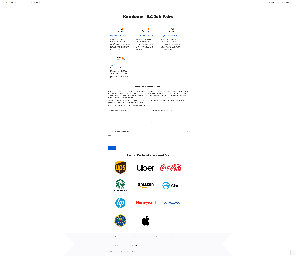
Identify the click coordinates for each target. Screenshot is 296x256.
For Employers (283, 2)
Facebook (173, 240)
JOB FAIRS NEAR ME (11, 6)
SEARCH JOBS (22, 6)
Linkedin (173, 242)
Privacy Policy (135, 251)
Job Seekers (35, 2)
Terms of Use (127, 251)
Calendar (31, 6)
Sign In (271, 2)
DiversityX (12, 2)
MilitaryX (113, 240)
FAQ (132, 242)
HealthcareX (114, 245)
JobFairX (153, 240)
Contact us (154, 242)
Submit (112, 147)
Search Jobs (134, 245)
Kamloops (120, 31)
